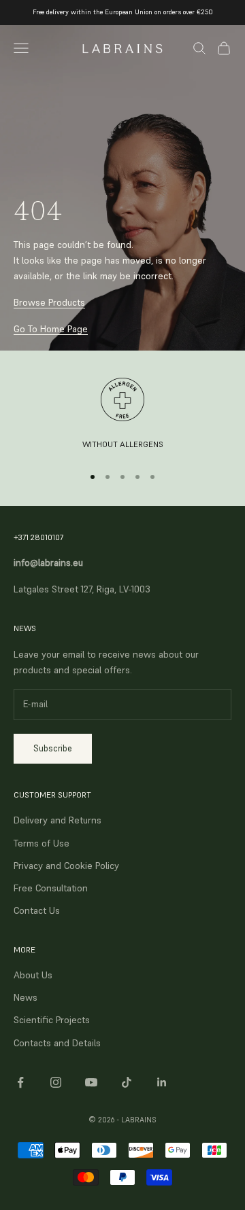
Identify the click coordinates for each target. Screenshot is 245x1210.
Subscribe (52, 748)
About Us (33, 975)
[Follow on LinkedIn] (162, 1082)
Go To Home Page (51, 329)
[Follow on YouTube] (91, 1082)
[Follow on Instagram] (56, 1082)
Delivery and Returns (57, 820)
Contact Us (37, 910)
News (25, 997)
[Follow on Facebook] (20, 1082)
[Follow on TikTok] (126, 1082)
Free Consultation (51, 888)
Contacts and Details (57, 1043)
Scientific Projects (52, 1020)
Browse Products (49, 302)
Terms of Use (41, 843)
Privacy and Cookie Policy (66, 865)
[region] (122, 415)
